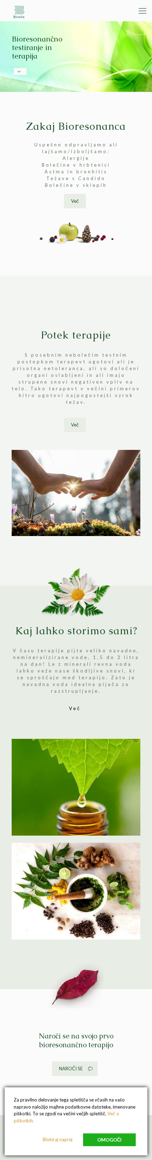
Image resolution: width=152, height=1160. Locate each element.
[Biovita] (20, 10)
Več (19, 71)
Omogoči (109, 1140)
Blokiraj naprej (57, 1139)
